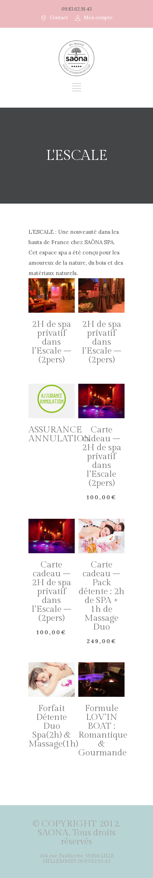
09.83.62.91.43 (77, 9)
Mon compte (98, 18)
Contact (59, 18)
